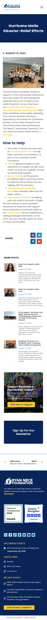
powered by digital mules (30, 617)
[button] (42, 7)
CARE (10, 163)
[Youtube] (28, 535)
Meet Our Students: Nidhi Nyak (28, 265)
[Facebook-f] (10, 535)
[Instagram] (5, 535)
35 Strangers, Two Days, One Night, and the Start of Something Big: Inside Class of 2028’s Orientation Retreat (30, 316)
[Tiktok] (15, 535)
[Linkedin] (24, 535)
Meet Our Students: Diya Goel (28, 290)
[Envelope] (33, 535)
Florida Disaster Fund (21, 151)
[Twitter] (19, 535)
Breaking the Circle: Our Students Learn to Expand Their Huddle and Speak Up (29, 343)
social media (14, 212)
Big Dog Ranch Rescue (19, 197)
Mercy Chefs (14, 176)
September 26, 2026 (16, 551)
